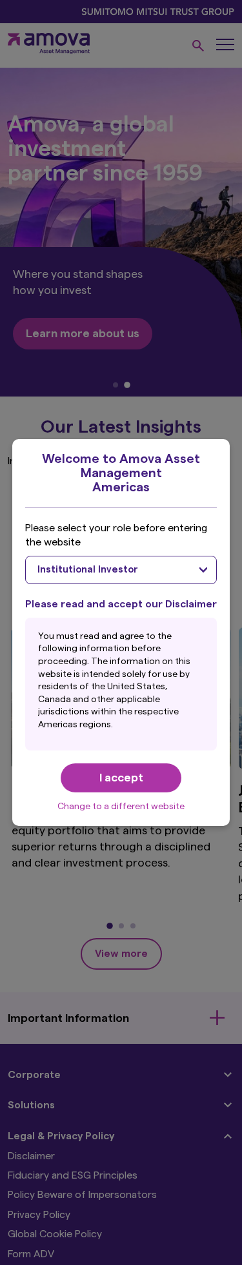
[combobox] (121, 570)
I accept (121, 777)
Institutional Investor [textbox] (87, 569)
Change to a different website (121, 806)
